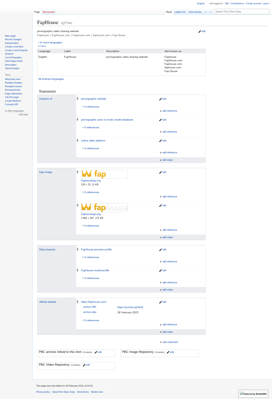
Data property (47, 249)
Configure (42, 46)
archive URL (89, 307)
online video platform (93, 140)
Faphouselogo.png (91, 214)
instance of (45, 98)
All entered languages (51, 78)
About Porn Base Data (63, 392)
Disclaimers (83, 392)
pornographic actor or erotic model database (107, 119)
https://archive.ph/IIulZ (130, 307)
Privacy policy (43, 392)
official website (47, 301)
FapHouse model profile (95, 270)
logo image (45, 172)
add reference (169, 110)
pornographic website (93, 98)
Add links (23, 114)
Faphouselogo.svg (91, 180)
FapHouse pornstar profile (96, 249)
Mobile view (97, 392)
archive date (89, 312)
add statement (170, 342)
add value (167, 159)
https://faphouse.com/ (93, 301)
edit (204, 31)
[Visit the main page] (16, 15)
